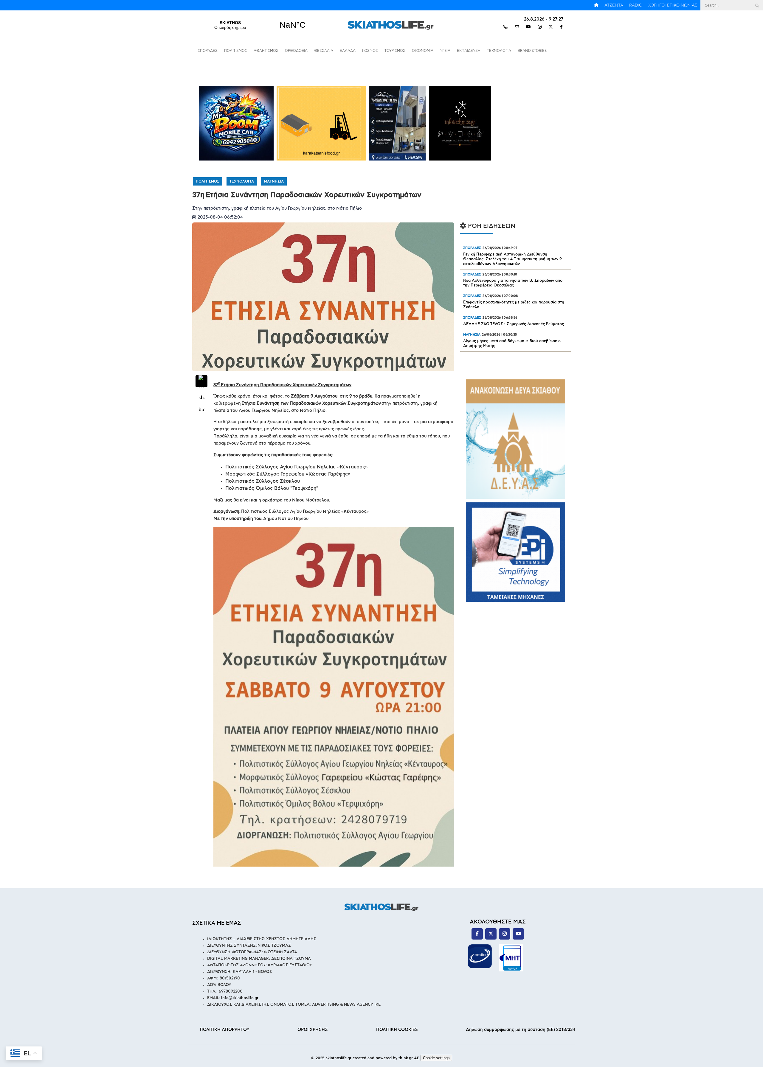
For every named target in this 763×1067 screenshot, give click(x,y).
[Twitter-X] (550, 27)
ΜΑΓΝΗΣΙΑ (274, 181)
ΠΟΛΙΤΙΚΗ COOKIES (397, 1029)
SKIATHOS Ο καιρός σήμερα (261, 25)
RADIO (635, 5)
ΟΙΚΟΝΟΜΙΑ (422, 50)
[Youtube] (528, 27)
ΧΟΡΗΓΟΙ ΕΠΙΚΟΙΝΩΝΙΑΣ (672, 5)
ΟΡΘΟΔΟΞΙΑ (296, 50)
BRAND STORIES (532, 50)
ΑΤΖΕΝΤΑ (613, 5)
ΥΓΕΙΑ (445, 50)
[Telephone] (505, 27)
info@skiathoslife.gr (239, 998)
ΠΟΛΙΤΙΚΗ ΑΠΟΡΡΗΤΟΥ (224, 1029)
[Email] (516, 27)
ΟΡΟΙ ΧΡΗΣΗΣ (312, 1029)
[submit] (757, 5)
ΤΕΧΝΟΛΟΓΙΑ (499, 50)
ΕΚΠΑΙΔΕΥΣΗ (468, 50)
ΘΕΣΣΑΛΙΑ (323, 50)
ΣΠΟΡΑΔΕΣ (208, 50)
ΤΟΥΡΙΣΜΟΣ (394, 50)
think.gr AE (408, 1058)
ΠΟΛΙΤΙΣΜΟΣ (235, 50)
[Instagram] (539, 27)
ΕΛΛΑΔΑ (348, 50)
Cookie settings (436, 1058)
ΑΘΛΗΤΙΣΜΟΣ (266, 50)
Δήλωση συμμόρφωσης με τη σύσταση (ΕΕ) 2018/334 (520, 1029)
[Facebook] (561, 27)
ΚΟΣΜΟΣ (370, 50)
